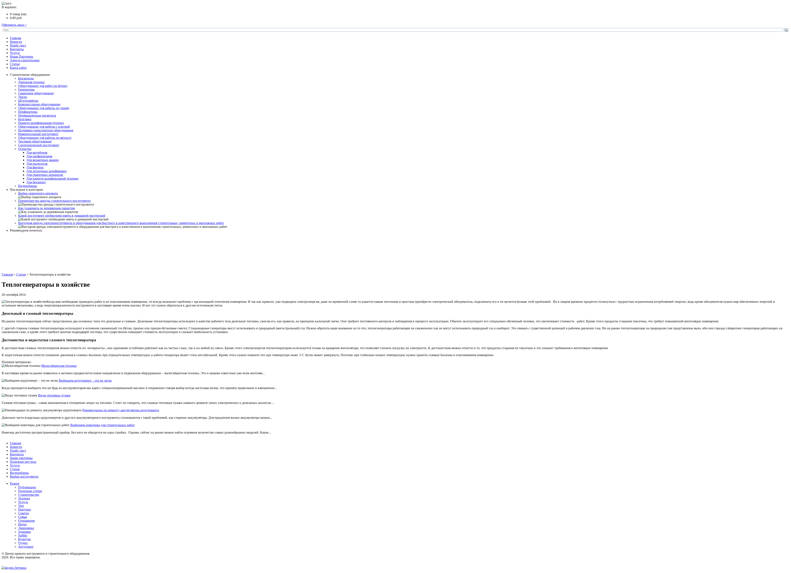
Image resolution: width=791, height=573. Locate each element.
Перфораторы (27, 111)
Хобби (22, 535)
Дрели (22, 97)
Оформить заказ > (14, 25)
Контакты (17, 49)
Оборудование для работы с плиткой (44, 126)
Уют (21, 506)
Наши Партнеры (21, 56)
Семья (22, 517)
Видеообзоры (27, 186)
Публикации (27, 487)
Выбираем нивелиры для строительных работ (102, 425)
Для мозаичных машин (42, 160)
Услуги (15, 53)
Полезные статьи (30, 491)
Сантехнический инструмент (38, 145)
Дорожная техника (31, 82)
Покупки (24, 509)
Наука (22, 524)
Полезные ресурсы (23, 461)
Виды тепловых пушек (54, 395)
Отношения (26, 520)
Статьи (15, 64)
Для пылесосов (37, 163)
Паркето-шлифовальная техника (41, 123)
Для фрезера (34, 167)
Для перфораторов (39, 156)
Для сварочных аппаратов (44, 175)
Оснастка (24, 149)
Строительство (28, 494)
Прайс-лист (18, 45)
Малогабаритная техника (59, 365)
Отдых (23, 543)
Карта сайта (18, 67)
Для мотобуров (36, 152)
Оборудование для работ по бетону (43, 86)
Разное (14, 483)
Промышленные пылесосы (37, 115)
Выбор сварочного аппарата (38, 193)
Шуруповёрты (28, 100)
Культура (24, 539)
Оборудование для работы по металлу (44, 137)
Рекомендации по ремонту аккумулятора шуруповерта (120, 410)
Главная (15, 38)
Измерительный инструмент (38, 134)
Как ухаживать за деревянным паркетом (46, 208)
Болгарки (24, 119)
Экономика (26, 528)
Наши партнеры (21, 458)
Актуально (25, 546)
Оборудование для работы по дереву (43, 108)
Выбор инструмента (24, 476)
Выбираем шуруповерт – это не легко (85, 380)
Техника (24, 498)
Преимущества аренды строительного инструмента (54, 200)
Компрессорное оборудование (39, 104)
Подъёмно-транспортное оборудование (45, 130)
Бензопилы (26, 78)
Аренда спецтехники (25, 60)
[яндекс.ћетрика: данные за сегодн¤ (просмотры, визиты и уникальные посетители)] (14, 568)
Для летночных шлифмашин (46, 171)
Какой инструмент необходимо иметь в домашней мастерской (61, 215)
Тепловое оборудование (35, 141)
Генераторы (26, 89)
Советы (23, 513)
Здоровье (24, 531)
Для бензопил (36, 182)
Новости (16, 41)
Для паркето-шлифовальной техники (52, 178)
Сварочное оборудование (36, 93)
